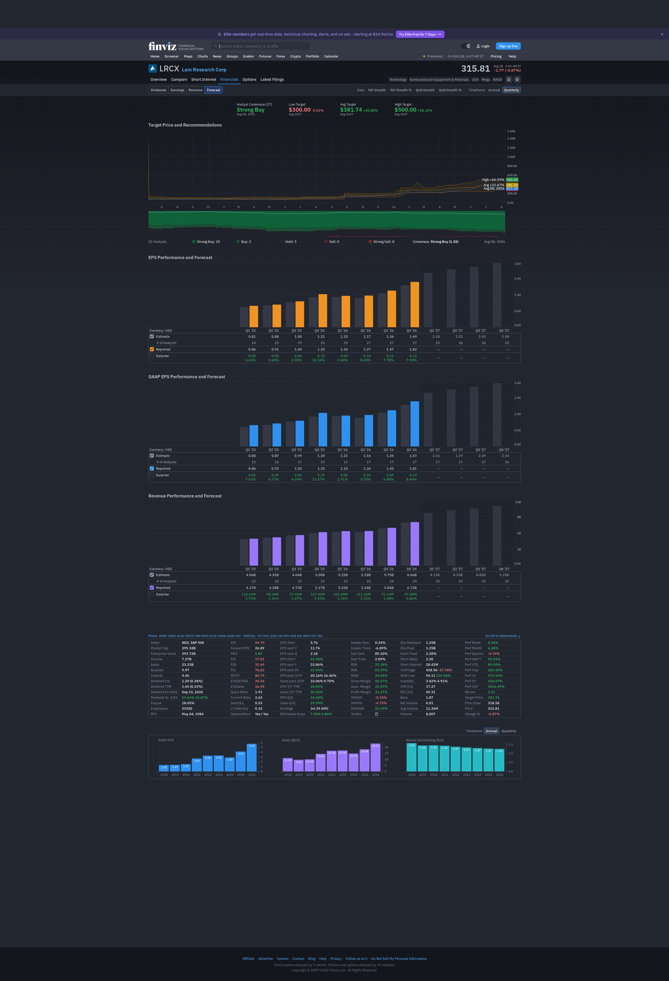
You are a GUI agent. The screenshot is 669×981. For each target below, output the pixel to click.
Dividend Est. (161, 681)
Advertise (265, 958)
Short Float (408, 653)
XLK (299, 636)
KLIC (213, 636)
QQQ (273, 636)
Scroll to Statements (501, 636)
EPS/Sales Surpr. (293, 714)
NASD (497, 79)
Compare (179, 79)
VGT (313, 636)
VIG (319, 636)
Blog (311, 958)
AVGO (231, 636)
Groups (232, 56)
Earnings (286, 708)
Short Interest (203, 79)
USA (475, 79)
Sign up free (508, 46)
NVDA (222, 636)
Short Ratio (408, 659)
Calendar (331, 56)
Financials (229, 79)
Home (155, 56)
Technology (398, 79)
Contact (298, 958)
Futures (265, 56)
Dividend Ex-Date (164, 692)
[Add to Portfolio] (517, 79)
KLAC (181, 636)
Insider (248, 56)
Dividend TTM (161, 686)
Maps (188, 56)
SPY (286, 636)
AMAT (163, 636)
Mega (486, 79)
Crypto (295, 56)
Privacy (336, 958)
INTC (205, 636)
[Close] (662, 34)
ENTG (190, 636)
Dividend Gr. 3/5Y (164, 697)
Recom (470, 692)
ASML (172, 636)
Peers (152, 636)
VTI (259, 636)
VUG (293, 636)
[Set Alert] (508, 79)
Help (512, 56)
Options (249, 79)
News (217, 56)
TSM (197, 636)
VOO (266, 636)
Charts (203, 56)
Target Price (474, 697)
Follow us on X (356, 958)
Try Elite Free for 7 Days (417, 34)
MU (238, 636)
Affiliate (249, 958)
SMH (306, 636)
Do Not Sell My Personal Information (399, 958)
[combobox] (260, 46)
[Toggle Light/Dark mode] (465, 46)
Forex (280, 56)
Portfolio (312, 56)
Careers (283, 958)
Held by (249, 636)
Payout (156, 703)
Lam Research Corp (204, 69)
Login (485, 46)
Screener (172, 56)
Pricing (496, 56)
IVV (280, 636)
